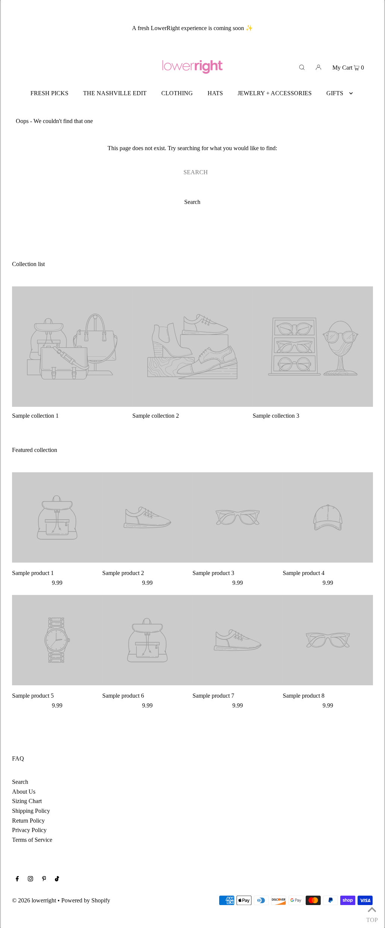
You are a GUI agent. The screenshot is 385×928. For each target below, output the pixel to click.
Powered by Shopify (85, 900)
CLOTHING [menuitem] (177, 93)
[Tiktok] (57, 879)
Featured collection (34, 450)
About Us (23, 791)
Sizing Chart (27, 801)
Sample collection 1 (35, 415)
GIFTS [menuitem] (334, 93)
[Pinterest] (44, 879)
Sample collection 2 (155, 415)
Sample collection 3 (276, 415)
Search (20, 782)
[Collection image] (72, 403)
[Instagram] (30, 879)
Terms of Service (32, 840)
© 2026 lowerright (34, 900)
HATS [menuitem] (215, 93)
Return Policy (28, 820)
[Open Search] (302, 67)
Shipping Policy (31, 811)
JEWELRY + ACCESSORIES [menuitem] (275, 93)
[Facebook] (17, 879)
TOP (371, 918)
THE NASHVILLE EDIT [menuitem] (115, 93)
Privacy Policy (29, 830)
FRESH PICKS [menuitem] (49, 93)
